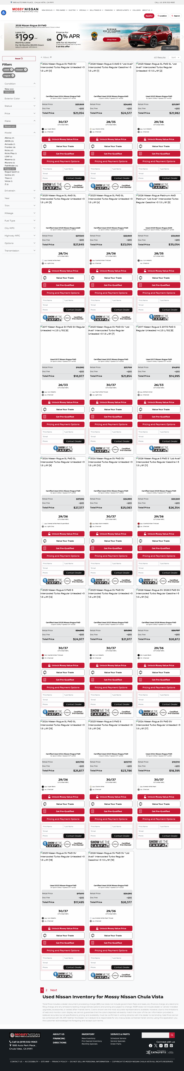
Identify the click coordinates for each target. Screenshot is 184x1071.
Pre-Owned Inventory (92, 1041)
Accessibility (32, 1061)
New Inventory (88, 1038)
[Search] (172, 1035)
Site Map (45, 1061)
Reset (18, 58)
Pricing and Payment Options (63, 161)
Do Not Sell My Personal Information (90, 1061)
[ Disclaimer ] (170, 48)
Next (53, 990)
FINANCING (59, 1038)
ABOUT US (58, 1034)
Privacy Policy (60, 1061)
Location (163, 16)
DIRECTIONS (59, 1042)
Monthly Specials (90, 1044)
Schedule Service (118, 1038)
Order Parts (116, 1044)
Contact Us (16, 1061)
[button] (3, 12)
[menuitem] (20, 89)
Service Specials (118, 1041)
